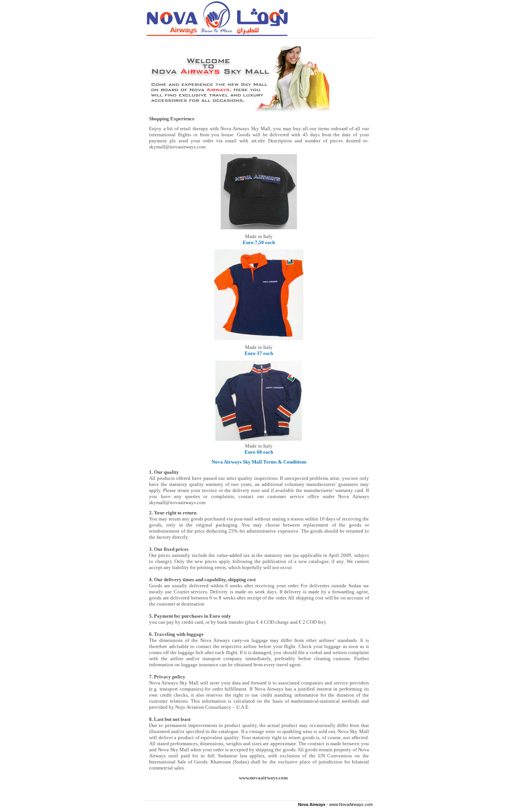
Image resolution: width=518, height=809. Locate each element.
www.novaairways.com (263, 778)
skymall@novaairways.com (177, 502)
